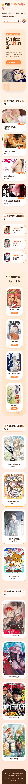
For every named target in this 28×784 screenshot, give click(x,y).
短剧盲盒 (23, 13)
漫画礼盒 (11, 17)
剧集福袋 (17, 13)
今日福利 (4, 13)
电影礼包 (10, 13)
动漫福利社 (5, 17)
